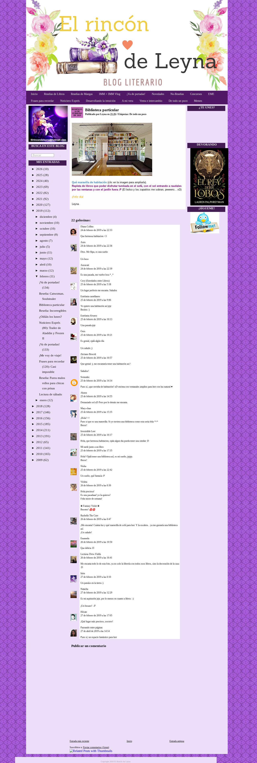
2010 (39, 454)
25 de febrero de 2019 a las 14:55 (96, 396)
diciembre (46, 216)
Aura (83, 242)
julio (43, 246)
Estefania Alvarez (89, 315)
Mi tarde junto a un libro (92, 447)
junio (43, 252)
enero (44, 400)
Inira (83, 573)
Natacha (84, 589)
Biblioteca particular (51, 304)
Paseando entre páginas (92, 627)
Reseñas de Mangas (82, 94)
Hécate (84, 611)
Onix (83, 331)
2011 (39, 448)
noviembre (47, 222)
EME (211, 94)
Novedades (158, 94)
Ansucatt (85, 265)
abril (43, 264)
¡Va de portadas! (136, 94)
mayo (44, 258)
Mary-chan (86, 408)
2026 (39, 169)
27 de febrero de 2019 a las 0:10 (96, 577)
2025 (39, 175)
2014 (39, 430)
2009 (39, 460)
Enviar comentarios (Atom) (96, 747)
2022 (39, 192)
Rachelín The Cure (89, 515)
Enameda (85, 538)
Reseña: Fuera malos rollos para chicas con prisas (52, 383)
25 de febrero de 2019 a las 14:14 (96, 380)
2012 (39, 442)
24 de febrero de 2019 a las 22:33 (96, 230)
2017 (39, 412)
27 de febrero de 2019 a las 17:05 (96, 615)
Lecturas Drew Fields (91, 554)
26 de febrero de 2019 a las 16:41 (96, 557)
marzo (44, 270)
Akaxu (84, 392)
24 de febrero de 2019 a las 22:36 (96, 245)
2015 (39, 424)
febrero (45, 276)
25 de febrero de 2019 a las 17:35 (96, 450)
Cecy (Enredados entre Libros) (95, 280)
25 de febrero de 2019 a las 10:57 (96, 357)
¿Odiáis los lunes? (50, 316)
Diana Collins (87, 226)
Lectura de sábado (50, 394)
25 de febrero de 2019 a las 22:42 (96, 469)
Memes (198, 100)
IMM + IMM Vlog (109, 94)
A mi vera (127, 100)
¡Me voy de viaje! (50, 355)
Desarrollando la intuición (100, 100)
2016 (39, 418)
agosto (44, 240)
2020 (39, 204)
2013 (39, 436)
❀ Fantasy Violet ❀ (90, 506)
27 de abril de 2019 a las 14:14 (95, 631)
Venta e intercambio (151, 100)
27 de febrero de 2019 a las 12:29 (96, 592)
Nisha (83, 466)
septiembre (47, 234)
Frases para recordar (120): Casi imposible (51, 366)
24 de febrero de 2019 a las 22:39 (96, 268)
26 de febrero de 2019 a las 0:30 (96, 485)
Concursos (196, 94)
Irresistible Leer (88, 431)
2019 (39, 210)
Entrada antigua (176, 741)
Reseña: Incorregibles (52, 310)
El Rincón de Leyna (122, 761)
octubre (45, 228)
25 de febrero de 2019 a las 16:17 (96, 434)
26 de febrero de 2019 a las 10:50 (96, 542)
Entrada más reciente (79, 741)
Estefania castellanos (90, 296)
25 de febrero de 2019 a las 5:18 (96, 284)
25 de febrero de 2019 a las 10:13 (96, 319)
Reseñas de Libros (54, 94)
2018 (39, 406)
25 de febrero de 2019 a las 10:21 (96, 335)
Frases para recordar (42, 100)
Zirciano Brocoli (88, 354)
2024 (39, 180)
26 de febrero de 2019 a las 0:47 (96, 519)
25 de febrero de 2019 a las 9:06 (96, 300)
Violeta (84, 481)
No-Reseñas (177, 94)
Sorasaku (85, 377)
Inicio (34, 94)
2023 (39, 186)
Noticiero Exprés (70, 100)
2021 (39, 198)
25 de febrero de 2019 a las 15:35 (96, 412)
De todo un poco (178, 100)
